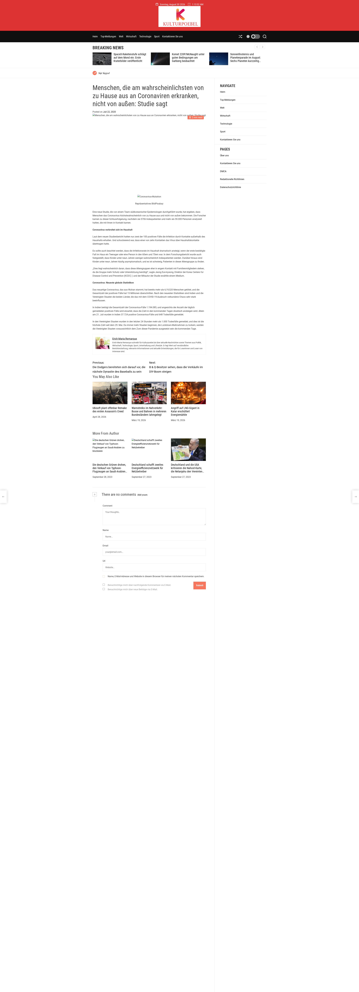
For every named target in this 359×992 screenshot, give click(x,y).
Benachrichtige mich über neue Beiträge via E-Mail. (133, 589)
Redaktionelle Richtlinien (232, 179)
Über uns (224, 155)
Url (104, 561)
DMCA (223, 171)
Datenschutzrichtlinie (230, 187)
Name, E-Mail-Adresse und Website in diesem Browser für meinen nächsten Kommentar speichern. (156, 576)
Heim (95, 36)
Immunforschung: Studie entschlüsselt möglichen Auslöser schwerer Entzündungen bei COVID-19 (246, 59)
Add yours (142, 494)
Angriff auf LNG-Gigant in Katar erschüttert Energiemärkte (185, 411)
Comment (107, 505)
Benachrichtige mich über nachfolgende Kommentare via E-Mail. (139, 585)
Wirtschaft (131, 36)
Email (105, 545)
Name (106, 530)
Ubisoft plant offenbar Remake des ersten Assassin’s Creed (110, 409)
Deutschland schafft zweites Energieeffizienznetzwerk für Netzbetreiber (147, 468)
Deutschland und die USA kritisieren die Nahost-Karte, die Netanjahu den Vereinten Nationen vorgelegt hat (186, 470)
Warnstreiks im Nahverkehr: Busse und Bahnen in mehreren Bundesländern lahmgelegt (149, 411)
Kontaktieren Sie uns (172, 36)
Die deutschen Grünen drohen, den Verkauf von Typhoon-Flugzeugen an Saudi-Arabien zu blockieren (109, 470)
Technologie (145, 36)
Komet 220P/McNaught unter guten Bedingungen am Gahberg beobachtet (130, 58)
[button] (262, 47)
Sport (156, 36)
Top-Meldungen (108, 36)
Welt (121, 36)
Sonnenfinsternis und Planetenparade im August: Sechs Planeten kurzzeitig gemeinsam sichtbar (187, 59)
